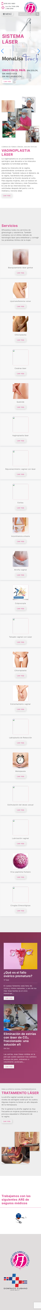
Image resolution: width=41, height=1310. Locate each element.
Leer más (6, 195)
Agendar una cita (10, 81)
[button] (2, 51)
